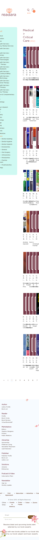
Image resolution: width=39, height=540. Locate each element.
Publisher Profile (7, 455)
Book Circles (6, 418)
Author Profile (6, 407)
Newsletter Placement (8, 446)
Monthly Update (7, 485)
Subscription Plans (7, 476)
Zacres (35, 502)
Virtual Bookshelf (7, 422)
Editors (4, 429)
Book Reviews (6, 420)
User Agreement (9, 494)
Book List (5, 409)
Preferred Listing (7, 444)
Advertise (29, 493)
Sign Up (4, 483)
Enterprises (5, 469)
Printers (4, 433)
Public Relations (7, 435)
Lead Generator (6, 448)
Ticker (27, 502)
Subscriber (19, 493)
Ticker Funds (20, 503)
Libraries (4, 467)
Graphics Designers (8, 431)
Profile (4, 416)
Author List (5, 460)
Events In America (12, 504)
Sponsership (5, 442)
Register (31, 517)
